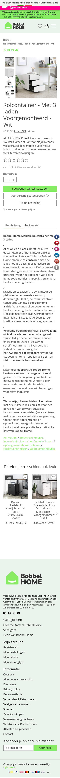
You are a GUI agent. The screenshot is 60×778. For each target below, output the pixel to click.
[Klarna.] (22, 772)
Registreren (10, 647)
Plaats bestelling (30, 203)
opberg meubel (13, 445)
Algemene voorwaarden (18, 679)
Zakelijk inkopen (13, 714)
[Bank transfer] (43, 772)
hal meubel (10, 438)
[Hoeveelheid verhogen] (13, 180)
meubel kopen (44, 441)
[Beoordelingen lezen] (14, 160)
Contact (8, 734)
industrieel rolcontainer (18, 441)
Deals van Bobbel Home (18, 635)
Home (6, 39)
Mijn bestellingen (14, 652)
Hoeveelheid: (10, 173)
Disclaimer (9, 684)
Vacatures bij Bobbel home (20, 724)
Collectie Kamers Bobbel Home (22, 625)
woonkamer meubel (42, 449)
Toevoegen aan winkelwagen (30, 188)
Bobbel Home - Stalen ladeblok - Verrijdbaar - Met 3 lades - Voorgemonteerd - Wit (44, 510)
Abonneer (45, 748)
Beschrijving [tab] (13, 225)
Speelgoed (9, 630)
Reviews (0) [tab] (31, 225)
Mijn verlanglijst (13, 662)
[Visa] (32, 772)
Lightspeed (9, 767)
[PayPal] (16, 772)
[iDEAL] (11, 772)
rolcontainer (32, 445)
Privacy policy (11, 689)
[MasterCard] (27, 772)
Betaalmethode (12, 694)
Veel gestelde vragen (16, 704)
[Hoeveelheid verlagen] (6, 180)
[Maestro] (37, 772)
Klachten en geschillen (17, 729)
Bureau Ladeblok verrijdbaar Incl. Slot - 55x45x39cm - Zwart (16, 510)
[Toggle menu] (53, 26)
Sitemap (8, 709)
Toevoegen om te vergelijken (21, 209)
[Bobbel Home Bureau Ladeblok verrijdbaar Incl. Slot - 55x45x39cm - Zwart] (15, 486)
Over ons (9, 674)
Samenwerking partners (18, 719)
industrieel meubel (31, 438)
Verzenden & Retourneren (19, 699)
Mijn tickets (10, 657)
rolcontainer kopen (15, 449)
